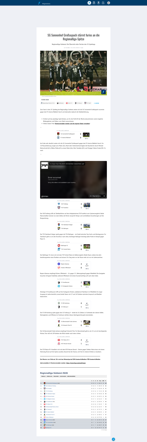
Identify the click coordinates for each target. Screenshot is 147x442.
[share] (113, 439)
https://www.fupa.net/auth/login (76, 363)
